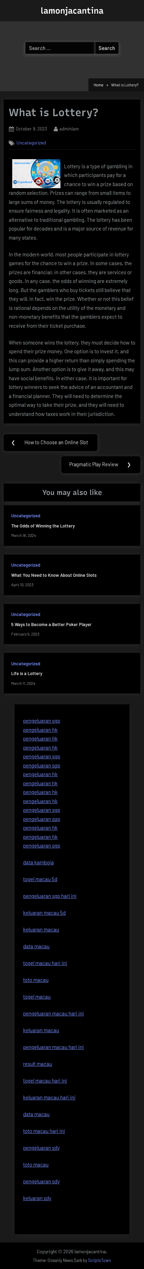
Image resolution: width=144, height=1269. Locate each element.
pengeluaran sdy (41, 1181)
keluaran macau (41, 1030)
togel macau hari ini (45, 1080)
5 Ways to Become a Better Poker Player (51, 624)
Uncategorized (31, 143)
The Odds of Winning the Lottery (43, 526)
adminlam (69, 129)
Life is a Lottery (26, 673)
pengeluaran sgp (41, 720)
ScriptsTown (99, 1260)
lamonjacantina (72, 11)
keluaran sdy (37, 1198)
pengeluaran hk (40, 729)
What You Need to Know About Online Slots (53, 575)
